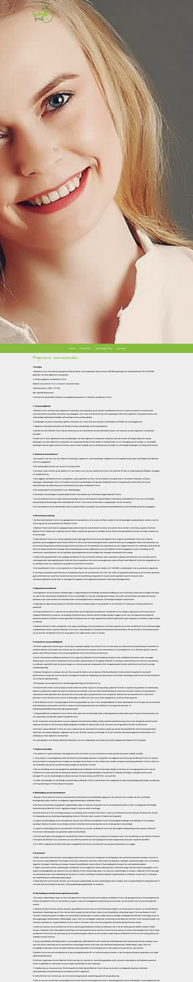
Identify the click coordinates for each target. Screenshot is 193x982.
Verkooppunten (103, 348)
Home (72, 348)
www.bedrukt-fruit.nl (48, 383)
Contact (121, 348)
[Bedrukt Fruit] (43, 11)
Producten (85, 348)
